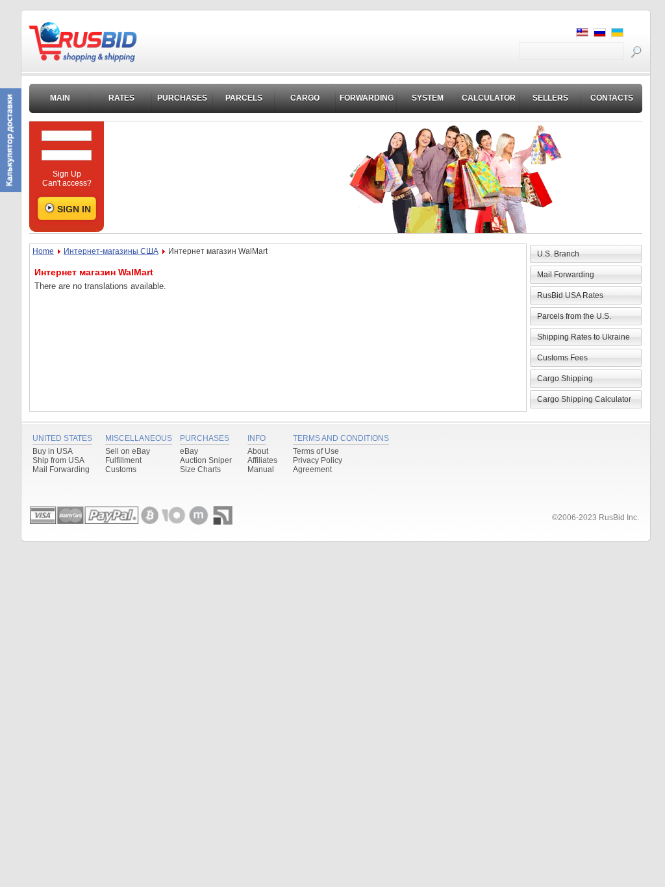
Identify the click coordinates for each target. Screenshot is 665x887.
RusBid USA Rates (570, 295)
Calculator (489, 98)
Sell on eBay (127, 451)
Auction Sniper (206, 460)
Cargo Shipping (565, 378)
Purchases (182, 98)
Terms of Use (316, 451)
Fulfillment (123, 460)
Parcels (243, 98)
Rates (121, 98)
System (428, 98)
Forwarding (367, 98)
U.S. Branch (558, 253)
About (257, 451)
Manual (260, 469)
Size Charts (200, 469)
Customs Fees (562, 357)
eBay (189, 451)
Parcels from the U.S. (574, 316)
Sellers (550, 98)
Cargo (305, 98)
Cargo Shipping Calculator (584, 399)
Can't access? (67, 183)
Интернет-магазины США (111, 251)
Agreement (312, 469)
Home (43, 251)
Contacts (611, 98)
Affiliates (262, 460)
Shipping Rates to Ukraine (583, 337)
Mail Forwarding (565, 274)
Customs (120, 469)
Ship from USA (58, 460)
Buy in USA (52, 451)
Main (60, 98)
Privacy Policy (317, 460)
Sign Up (67, 174)
